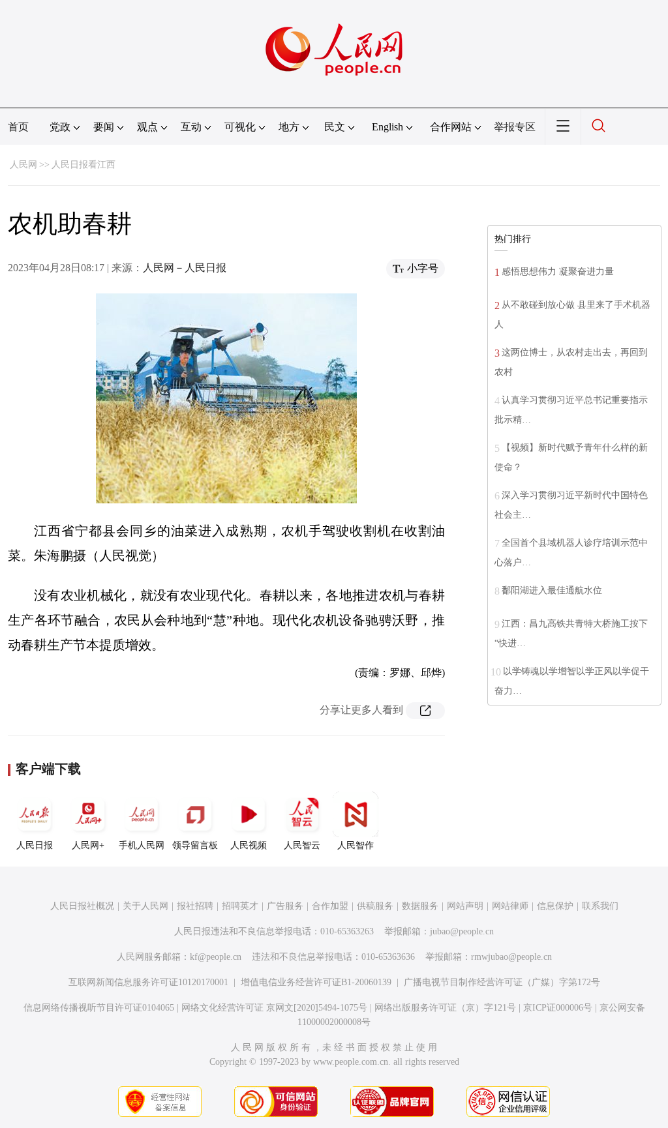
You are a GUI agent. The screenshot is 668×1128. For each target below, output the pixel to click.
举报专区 (515, 126)
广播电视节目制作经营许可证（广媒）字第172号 (502, 982)
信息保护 (555, 906)
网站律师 (510, 906)
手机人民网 (141, 845)
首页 (18, 126)
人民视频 (248, 845)
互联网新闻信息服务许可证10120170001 (148, 982)
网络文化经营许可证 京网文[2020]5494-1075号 (274, 1008)
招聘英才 (240, 906)
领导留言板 (195, 845)
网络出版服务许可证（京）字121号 (445, 1008)
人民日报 (34, 845)
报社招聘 (195, 906)
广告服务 (285, 906)
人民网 (23, 165)
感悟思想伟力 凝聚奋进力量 (558, 271)
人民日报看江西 (83, 165)
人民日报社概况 (82, 906)
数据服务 (420, 906)
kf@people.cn (215, 957)
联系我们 (600, 906)
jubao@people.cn (462, 931)
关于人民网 (145, 906)
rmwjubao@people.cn (511, 957)
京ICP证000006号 (557, 1008)
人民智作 (355, 845)
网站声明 (465, 906)
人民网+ (88, 845)
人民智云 (302, 845)
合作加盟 (330, 906)
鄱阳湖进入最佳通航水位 (552, 590)
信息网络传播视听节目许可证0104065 (98, 1008)
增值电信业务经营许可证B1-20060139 (316, 982)
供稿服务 (375, 906)
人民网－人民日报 (184, 267)
